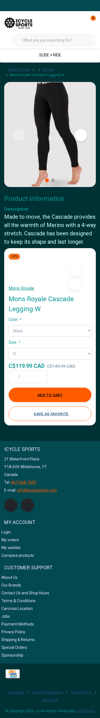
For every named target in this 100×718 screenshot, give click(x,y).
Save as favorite (51, 414)
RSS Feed (50, 700)
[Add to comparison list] (75, 284)
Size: (14, 342)
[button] (75, 270)
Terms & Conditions (47, 692)
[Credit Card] (13, 673)
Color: (15, 319)
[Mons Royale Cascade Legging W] (50, 134)
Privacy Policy (81, 692)
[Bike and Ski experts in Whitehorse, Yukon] (25, 22)
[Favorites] (80, 22)
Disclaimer (16, 692)
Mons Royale (21, 288)
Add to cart (50, 395)
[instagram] (27, 505)
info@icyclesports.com (37, 490)
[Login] (69, 22)
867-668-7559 (23, 482)
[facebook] (11, 505)
